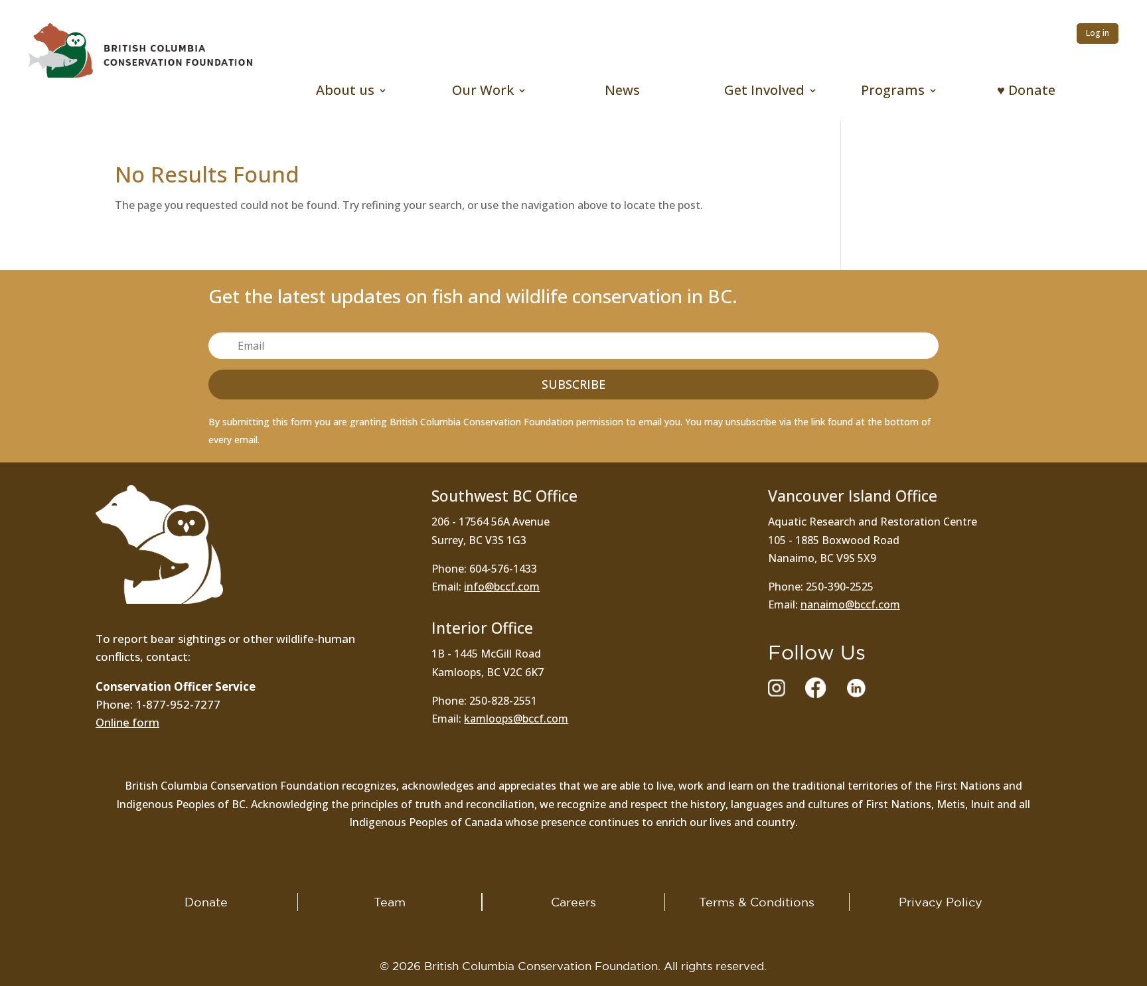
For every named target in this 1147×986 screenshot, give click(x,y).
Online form (127, 722)
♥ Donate (1026, 92)
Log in (1097, 32)
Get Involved (764, 92)
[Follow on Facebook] (815, 688)
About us (345, 92)
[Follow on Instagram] (776, 688)
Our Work (483, 92)
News (622, 92)
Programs (893, 92)
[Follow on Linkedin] (856, 688)
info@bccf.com (502, 586)
